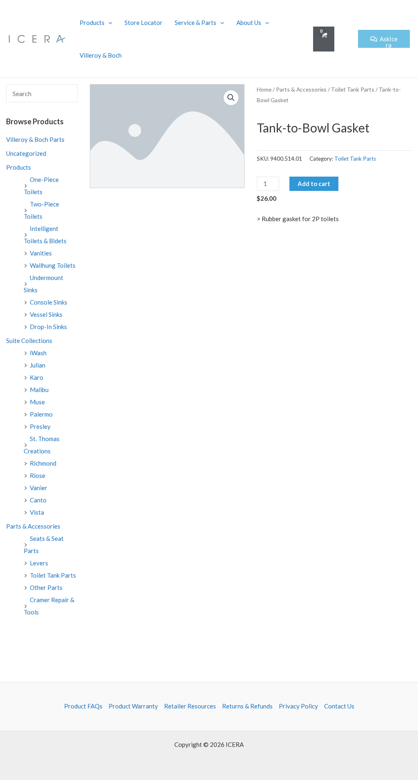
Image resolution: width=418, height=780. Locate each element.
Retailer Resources (190, 706)
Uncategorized (26, 153)
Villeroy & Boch (101, 55)
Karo (36, 377)
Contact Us (339, 706)
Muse (37, 402)
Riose (37, 475)
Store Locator (143, 22)
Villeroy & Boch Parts (35, 139)
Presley (40, 426)
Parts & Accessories (33, 526)
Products (92, 22)
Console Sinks (48, 302)
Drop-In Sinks (48, 326)
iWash (38, 352)
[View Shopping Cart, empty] (323, 39)
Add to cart (314, 183)
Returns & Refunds (247, 706)
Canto (38, 500)
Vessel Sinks (46, 314)
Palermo (41, 414)
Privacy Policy (298, 706)
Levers (39, 563)
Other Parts (46, 587)
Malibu (39, 389)
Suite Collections (29, 340)
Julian (37, 365)
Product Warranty (133, 706)
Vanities (41, 253)
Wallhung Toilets (53, 265)
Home (264, 89)
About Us (248, 22)
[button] (346, 39)
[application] (108, 22)
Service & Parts (195, 22)
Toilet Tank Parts (53, 575)
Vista (37, 512)
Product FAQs (83, 706)
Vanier (38, 487)
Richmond (43, 463)
